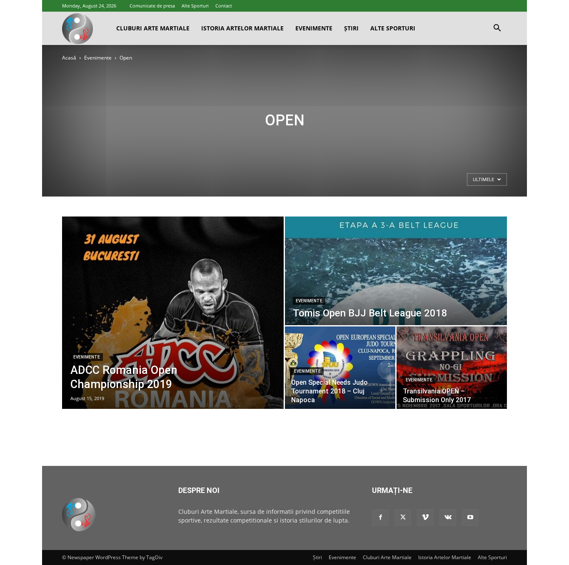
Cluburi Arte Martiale (153, 28)
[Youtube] (470, 517)
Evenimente (313, 28)
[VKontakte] (447, 517)
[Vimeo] (425, 517)
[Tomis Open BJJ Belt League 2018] (396, 271)
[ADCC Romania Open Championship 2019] (173, 313)
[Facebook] (380, 517)
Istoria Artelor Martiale (242, 28)
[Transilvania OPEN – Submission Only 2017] (452, 367)
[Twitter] (402, 517)
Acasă (69, 57)
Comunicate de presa (152, 5)
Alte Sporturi (195, 5)
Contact (223, 5)
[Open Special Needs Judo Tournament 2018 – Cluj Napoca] (340, 367)
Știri (351, 28)
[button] (497, 29)
